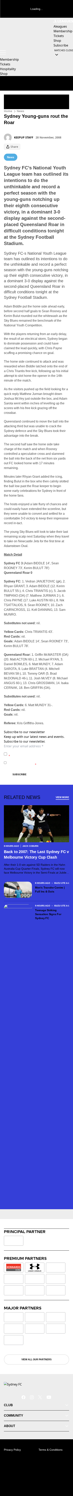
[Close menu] (64, 1474)
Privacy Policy (35, 752)
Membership (9, 59)
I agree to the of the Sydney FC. (38, 754)
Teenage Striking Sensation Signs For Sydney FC (48, 914)
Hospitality (8, 69)
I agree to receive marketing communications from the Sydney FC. (37, 762)
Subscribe (19, 774)
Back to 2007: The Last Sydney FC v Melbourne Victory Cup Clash (36, 854)
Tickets (5, 64)
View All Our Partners (36, 1359)
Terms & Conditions (50, 1449)
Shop (4, 74)
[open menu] (3, 52)
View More (62, 797)
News (20, 111)
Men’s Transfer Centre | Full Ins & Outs (49, 889)
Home (8, 111)
